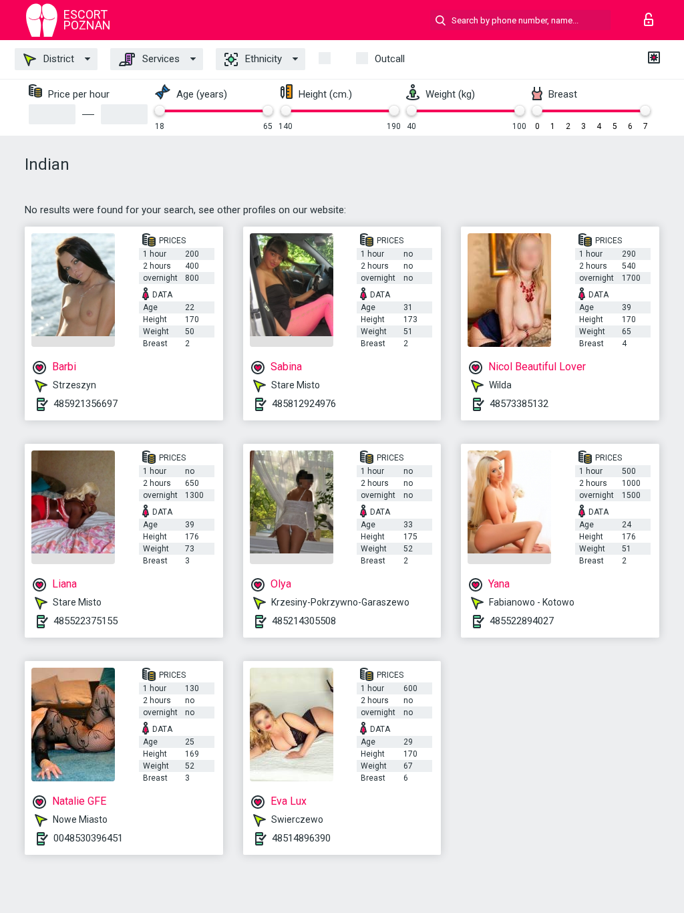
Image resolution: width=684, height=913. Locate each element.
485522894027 (522, 621)
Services (160, 59)
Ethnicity (262, 59)
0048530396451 (88, 838)
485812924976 (304, 404)
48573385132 (519, 404)
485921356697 (85, 404)
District (57, 59)
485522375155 (85, 621)
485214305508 (304, 621)
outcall (390, 59)
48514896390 (301, 838)
